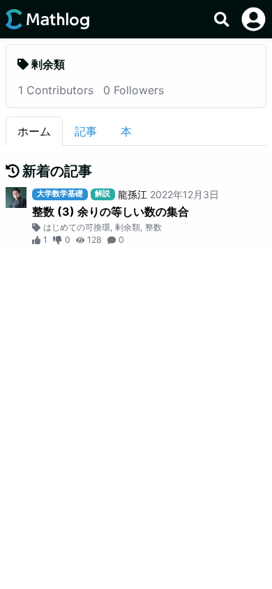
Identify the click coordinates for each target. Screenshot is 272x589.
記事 (86, 131)
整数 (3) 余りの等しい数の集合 (110, 211)
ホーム (34, 131)
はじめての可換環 (76, 227)
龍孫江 (132, 194)
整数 (153, 227)
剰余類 (127, 227)
